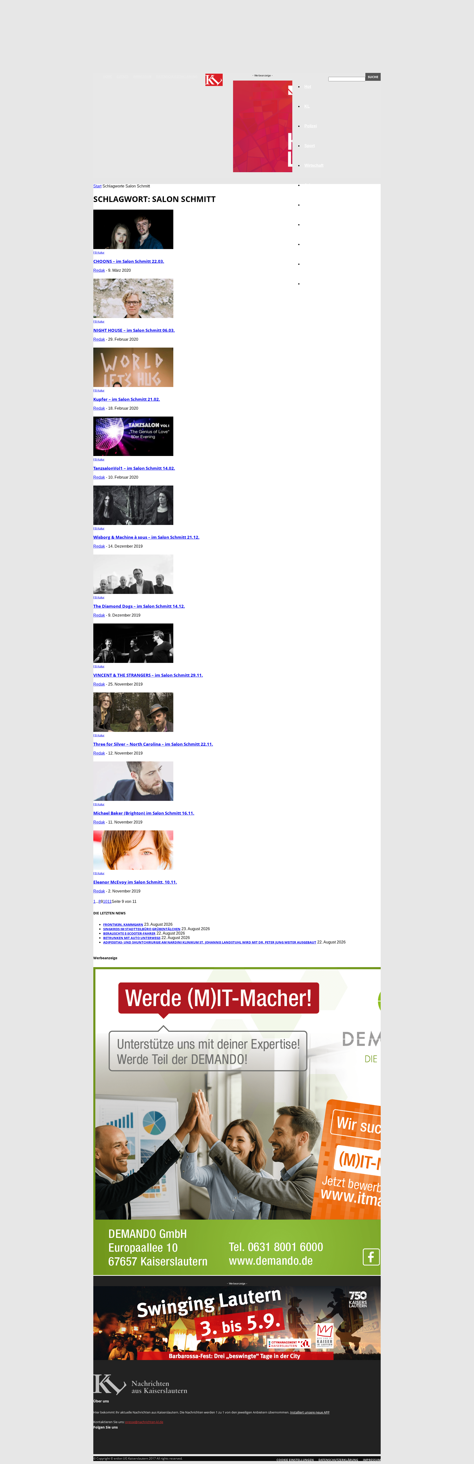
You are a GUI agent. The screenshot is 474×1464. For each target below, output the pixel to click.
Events (123, 76)
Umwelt (311, 224)
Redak (99, 270)
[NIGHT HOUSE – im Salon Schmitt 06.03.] (133, 317)
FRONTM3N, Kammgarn (123, 924)
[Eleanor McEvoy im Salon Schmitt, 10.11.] (133, 868)
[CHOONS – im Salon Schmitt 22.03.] (133, 248)
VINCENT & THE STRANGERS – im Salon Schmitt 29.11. (148, 675)
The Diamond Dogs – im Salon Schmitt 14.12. (139, 606)
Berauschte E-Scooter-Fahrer (129, 933)
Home (107, 76)
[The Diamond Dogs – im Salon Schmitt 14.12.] (133, 592)
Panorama (314, 284)
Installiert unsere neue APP (310, 1412)
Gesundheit (315, 244)
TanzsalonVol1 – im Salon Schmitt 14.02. (134, 468)
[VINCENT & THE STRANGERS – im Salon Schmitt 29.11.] (133, 661)
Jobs (309, 185)
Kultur (310, 264)
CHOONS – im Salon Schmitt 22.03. (128, 261)
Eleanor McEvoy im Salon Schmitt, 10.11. (135, 882)
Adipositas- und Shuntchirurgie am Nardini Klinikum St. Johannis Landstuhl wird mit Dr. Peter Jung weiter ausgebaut (209, 942)
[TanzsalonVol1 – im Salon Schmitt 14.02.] (133, 455)
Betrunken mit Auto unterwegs (131, 938)
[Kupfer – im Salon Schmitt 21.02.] (133, 386)
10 (105, 901)
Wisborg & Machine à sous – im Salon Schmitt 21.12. (146, 537)
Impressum (142, 76)
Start (97, 186)
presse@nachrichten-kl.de (144, 1422)
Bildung (311, 205)
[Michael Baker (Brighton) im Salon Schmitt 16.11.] (133, 799)
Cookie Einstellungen (295, 1460)
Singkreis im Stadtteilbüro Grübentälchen (141, 929)
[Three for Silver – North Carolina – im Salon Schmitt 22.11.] (133, 730)
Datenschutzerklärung (177, 76)
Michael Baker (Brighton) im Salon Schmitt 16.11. (143, 813)
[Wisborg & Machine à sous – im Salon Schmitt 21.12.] (133, 524)
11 (109, 901)
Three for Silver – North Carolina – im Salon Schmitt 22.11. (153, 744)
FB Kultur (98, 252)
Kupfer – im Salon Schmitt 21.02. (126, 399)
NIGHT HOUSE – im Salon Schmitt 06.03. (134, 330)
